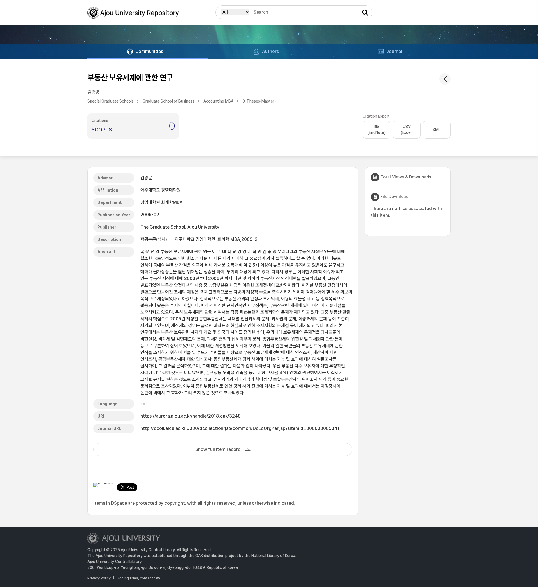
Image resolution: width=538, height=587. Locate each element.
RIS (376, 129)
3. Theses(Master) (259, 101)
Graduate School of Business (168, 101)
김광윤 (146, 177)
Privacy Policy (99, 578)
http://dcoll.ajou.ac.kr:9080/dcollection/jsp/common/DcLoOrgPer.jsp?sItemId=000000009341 (240, 428)
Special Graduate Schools (110, 101)
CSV (406, 129)
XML (436, 129)
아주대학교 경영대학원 (160, 190)
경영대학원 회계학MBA (161, 202)
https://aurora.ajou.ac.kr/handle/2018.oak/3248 (190, 416)
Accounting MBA (218, 101)
